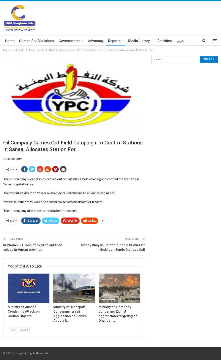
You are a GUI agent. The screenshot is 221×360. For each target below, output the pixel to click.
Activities (164, 41)
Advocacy (96, 41)
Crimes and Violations (36, 41)
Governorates (70, 41)
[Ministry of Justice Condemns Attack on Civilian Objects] (28, 288)
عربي (180, 41)
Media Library (139, 41)
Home (9, 41)
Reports (114, 41)
